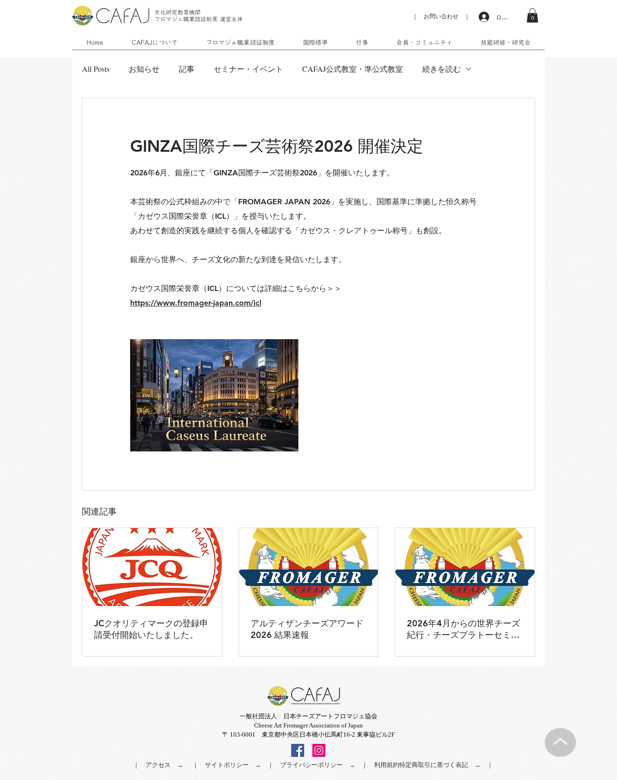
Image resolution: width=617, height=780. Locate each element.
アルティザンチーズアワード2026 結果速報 (307, 629)
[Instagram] (318, 750)
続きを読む (441, 69)
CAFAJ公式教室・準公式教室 (352, 69)
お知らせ (144, 69)
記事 (186, 69)
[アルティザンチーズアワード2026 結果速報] (308, 567)
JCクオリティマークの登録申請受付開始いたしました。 (151, 629)
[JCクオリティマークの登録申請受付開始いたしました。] (152, 567)
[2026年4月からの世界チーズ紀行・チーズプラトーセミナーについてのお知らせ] (465, 567)
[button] (532, 15)
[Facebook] (297, 750)
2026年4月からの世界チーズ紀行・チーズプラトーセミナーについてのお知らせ (463, 629)
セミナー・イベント (248, 69)
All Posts (95, 69)
